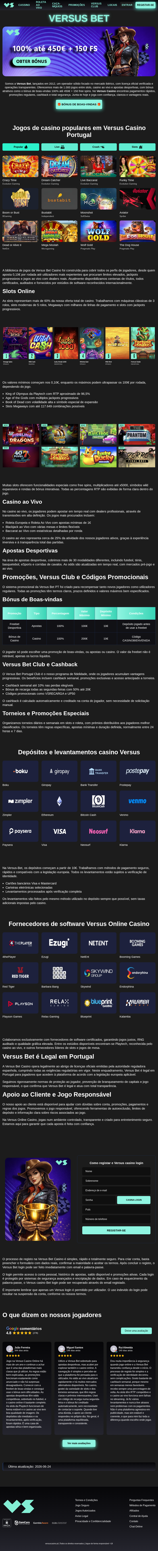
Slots (135, 147)
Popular (18, 147)
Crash (96, 147)
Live (57, 147)
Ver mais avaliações (79, 1443)
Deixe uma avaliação (136, 1330)
